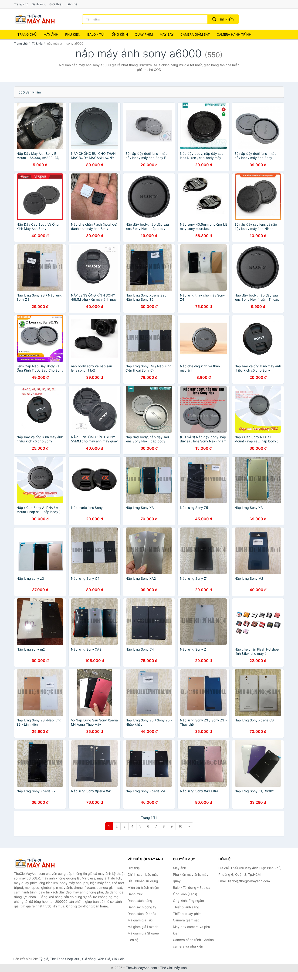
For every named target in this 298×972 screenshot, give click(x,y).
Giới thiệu (56, 4)
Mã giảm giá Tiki (140, 920)
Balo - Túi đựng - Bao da (191, 887)
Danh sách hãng (140, 901)
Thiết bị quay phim (187, 914)
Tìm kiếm (225, 19)
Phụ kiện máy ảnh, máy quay (190, 877)
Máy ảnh (51, 34)
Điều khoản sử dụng (143, 881)
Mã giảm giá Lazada (143, 927)
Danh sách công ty (142, 907)
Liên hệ (72, 4)
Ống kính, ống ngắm (188, 901)
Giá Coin (118, 959)
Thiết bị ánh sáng (186, 907)
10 (180, 826)
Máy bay (166, 34)
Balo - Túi (96, 34)
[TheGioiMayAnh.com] (35, 19)
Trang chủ (21, 4)
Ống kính (120, 34)
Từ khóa (37, 43)
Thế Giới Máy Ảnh (173, 968)
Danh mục (39, 4)
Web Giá (104, 959)
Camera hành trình (234, 34)
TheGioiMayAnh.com (141, 968)
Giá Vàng (89, 959)
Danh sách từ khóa (142, 914)
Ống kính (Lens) (185, 894)
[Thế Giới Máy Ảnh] (37, 863)
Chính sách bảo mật (143, 874)
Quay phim (144, 34)
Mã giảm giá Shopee (143, 933)
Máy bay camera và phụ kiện (191, 930)
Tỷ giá (43, 959)
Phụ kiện (72, 34)
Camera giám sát (195, 34)
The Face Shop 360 (65, 959)
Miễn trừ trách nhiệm (143, 887)
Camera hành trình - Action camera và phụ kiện (193, 943)
